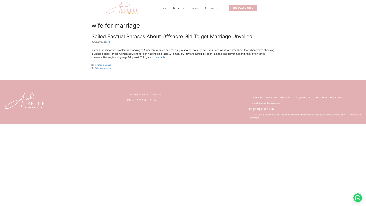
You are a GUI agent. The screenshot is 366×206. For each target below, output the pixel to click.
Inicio (164, 8)
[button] (243, 8)
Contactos (211, 8)
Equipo (194, 8)
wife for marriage (103, 65)
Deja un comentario (104, 68)
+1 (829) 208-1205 (261, 109)
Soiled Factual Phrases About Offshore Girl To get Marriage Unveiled (172, 36)
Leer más (160, 57)
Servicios (179, 8)
